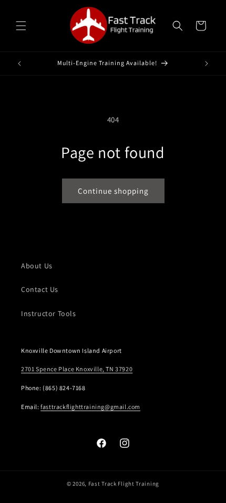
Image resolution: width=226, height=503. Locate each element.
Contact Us (39, 289)
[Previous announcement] (19, 63)
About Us (37, 265)
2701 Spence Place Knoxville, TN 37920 (76, 369)
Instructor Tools (48, 313)
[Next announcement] (206, 63)
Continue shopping (113, 191)
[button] (21, 25)
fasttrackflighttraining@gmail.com (90, 407)
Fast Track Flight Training (123, 483)
